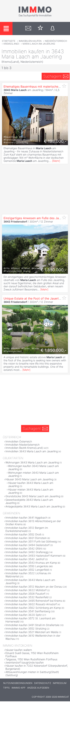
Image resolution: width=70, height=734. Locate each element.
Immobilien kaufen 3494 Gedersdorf (27, 545)
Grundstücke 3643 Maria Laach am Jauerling (32, 496)
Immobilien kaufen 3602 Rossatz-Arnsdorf (31, 604)
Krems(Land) (11, 43)
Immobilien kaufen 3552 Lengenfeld (27, 569)
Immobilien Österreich (18, 441)
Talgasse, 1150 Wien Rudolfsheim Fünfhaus (31, 659)
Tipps (6, 687)
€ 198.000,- (55, 141)
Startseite (8, 41)
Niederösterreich (56, 41)
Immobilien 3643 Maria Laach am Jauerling (31, 451)
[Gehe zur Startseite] (35, 16)
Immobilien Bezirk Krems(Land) (24, 447)
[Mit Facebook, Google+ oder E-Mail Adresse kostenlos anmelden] (52, 28)
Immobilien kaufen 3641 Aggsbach (26, 517)
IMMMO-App (18, 687)
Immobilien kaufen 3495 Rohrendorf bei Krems (33, 600)
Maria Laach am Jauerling (39, 43)
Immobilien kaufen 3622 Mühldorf (25, 590)
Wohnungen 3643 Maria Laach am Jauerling (32, 462)
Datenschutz (42, 683)
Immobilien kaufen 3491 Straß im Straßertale (32, 625)
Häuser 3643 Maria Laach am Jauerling (29, 479)
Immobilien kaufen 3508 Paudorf (25, 593)
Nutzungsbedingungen (17, 683)
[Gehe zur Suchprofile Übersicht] (28, 28)
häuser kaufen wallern (18, 649)
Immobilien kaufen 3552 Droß (23, 534)
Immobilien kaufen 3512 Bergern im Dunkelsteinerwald (26, 529)
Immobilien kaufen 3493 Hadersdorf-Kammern (33, 555)
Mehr (56, 160)
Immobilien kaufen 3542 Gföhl (23, 548)
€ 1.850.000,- (53, 269)
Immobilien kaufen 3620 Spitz (23, 614)
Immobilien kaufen (30, 41)
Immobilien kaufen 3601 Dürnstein (26, 538)
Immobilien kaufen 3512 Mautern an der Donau (33, 586)
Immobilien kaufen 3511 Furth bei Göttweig (31, 541)
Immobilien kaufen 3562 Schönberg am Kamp (33, 607)
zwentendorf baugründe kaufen (24, 662)
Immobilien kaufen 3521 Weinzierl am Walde (31, 632)
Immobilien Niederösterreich (22, 444)
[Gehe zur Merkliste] (40, 28)
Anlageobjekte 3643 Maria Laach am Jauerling (33, 506)
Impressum (59, 683)
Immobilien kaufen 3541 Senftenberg (27, 611)
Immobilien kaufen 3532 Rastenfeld (27, 597)
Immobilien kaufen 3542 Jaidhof (24, 559)
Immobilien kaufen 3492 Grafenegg (26, 552)
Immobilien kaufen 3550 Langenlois (26, 566)
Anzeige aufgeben (38, 687)
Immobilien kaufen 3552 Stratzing (25, 628)
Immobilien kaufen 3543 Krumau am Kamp (31, 562)
